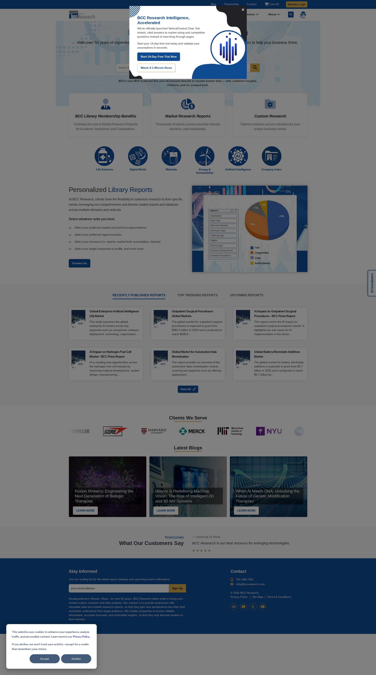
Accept (44, 658)
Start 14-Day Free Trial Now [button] (159, 56)
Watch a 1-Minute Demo (156, 67)
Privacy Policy (81, 636)
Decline (76, 658)
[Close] (243, 10)
